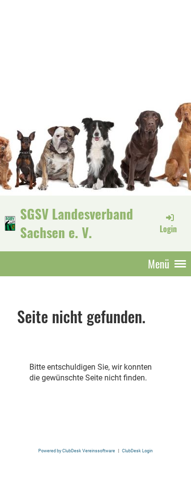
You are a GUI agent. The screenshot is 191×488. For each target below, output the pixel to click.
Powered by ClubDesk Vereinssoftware (76, 450)
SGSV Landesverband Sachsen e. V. (76, 223)
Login (168, 229)
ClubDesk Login (137, 450)
